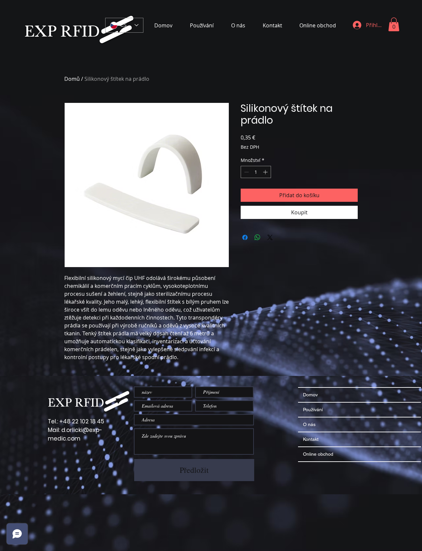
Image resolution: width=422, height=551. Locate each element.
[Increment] (266, 172)
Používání (313, 409)
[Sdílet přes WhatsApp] (257, 237)
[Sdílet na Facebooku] (245, 237)
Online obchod (318, 454)
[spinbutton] (256, 172)
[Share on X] (270, 237)
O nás (309, 424)
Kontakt (310, 439)
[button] (394, 24)
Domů (72, 78)
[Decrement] (246, 172)
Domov (310, 394)
